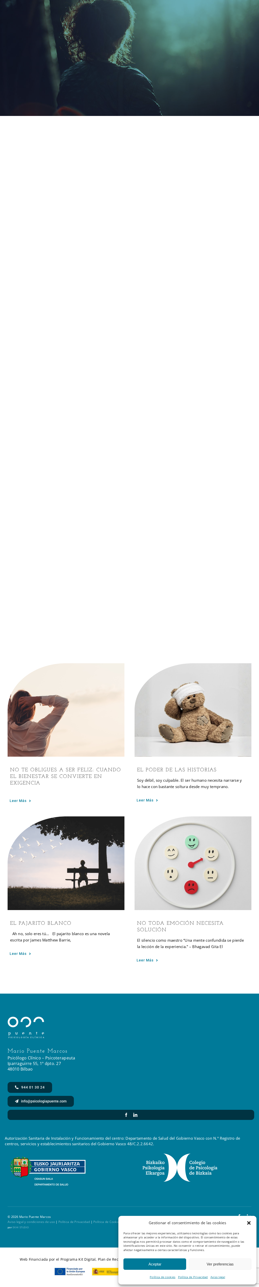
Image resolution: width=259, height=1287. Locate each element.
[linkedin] (135, 1115)
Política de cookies (162, 1277)
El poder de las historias (177, 770)
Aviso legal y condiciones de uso (31, 1222)
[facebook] (126, 1115)
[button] (248, 1222)
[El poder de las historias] (193, 710)
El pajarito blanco (41, 923)
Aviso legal (217, 1277)
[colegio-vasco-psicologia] (180, 1155)
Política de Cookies (107, 1222)
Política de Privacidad (193, 1277)
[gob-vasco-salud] (48, 1159)
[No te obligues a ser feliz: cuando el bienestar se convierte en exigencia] (66, 710)
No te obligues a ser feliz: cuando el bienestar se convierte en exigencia (65, 777)
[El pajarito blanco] (66, 863)
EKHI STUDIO (21, 1227)
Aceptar (154, 1264)
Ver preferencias (220, 1264)
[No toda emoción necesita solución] (193, 863)
